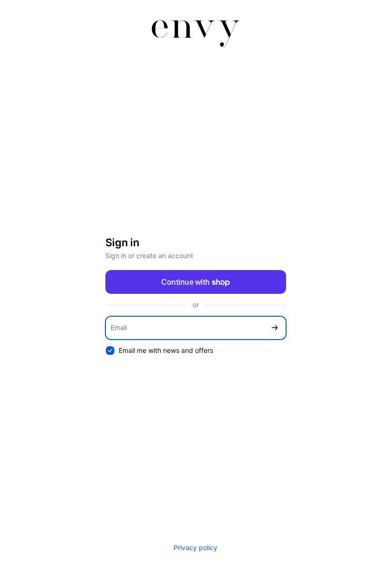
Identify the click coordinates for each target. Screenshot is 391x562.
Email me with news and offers (166, 350)
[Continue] (275, 328)
